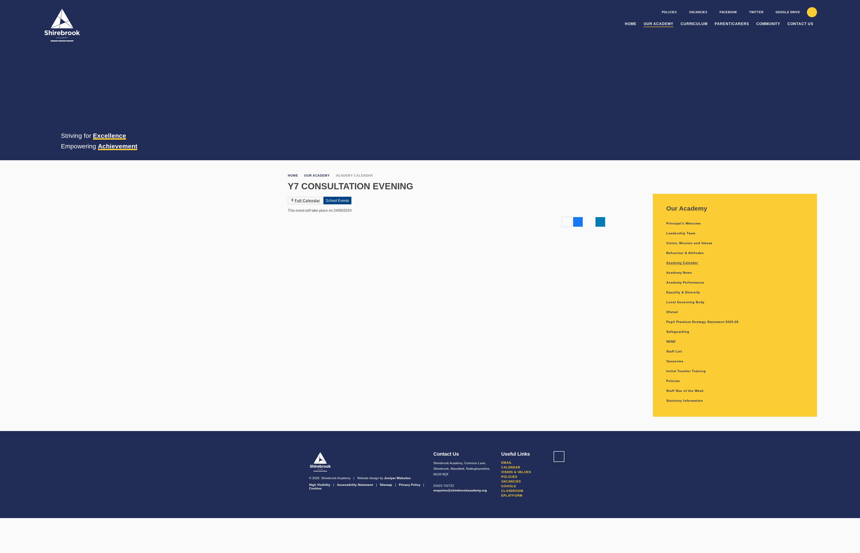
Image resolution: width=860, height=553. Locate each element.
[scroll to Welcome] (559, 456)
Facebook (728, 12)
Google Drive (788, 12)
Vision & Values (516, 472)
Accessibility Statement (355, 485)
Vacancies (698, 12)
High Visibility (319, 485)
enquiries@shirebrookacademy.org (460, 490)
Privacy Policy (409, 485)
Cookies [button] (315, 488)
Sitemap (386, 485)
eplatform (511, 495)
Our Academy (316, 175)
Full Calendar (307, 201)
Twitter (756, 12)
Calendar (510, 467)
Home (293, 175)
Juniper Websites (397, 478)
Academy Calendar (354, 175)
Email (506, 462)
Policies (669, 12)
